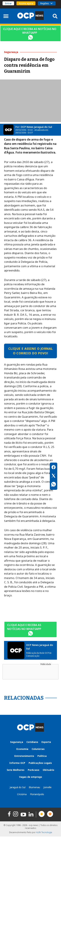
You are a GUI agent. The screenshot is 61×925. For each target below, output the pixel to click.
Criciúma (22, 794)
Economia (22, 749)
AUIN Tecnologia (44, 832)
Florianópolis (37, 794)
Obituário (48, 769)
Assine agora (26, 3)
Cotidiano (32, 742)
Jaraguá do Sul (17, 787)
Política (42, 756)
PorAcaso (33, 769)
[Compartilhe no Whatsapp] (53, 485)
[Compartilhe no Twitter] (53, 476)
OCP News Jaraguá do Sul (36, 126)
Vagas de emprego (30, 776)
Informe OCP (17, 763)
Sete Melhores (15, 769)
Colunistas (38, 749)
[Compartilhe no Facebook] (53, 468)
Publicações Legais (40, 763)
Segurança (16, 742)
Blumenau (34, 787)
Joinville (47, 787)
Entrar (8, 3)
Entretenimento (24, 756)
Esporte (46, 742)
